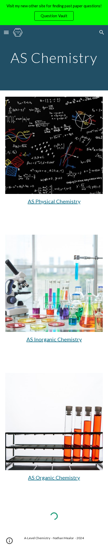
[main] (54, 58)
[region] (54, 12)
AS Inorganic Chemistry (54, 339)
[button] (6, 32)
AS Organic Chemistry (54, 477)
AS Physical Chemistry (54, 201)
